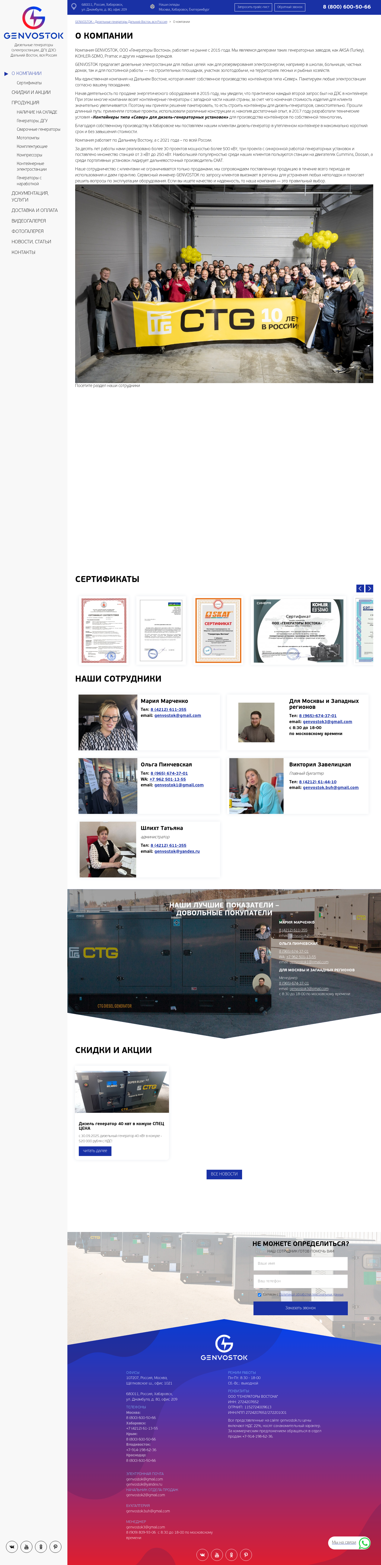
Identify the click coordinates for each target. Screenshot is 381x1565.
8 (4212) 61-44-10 (317, 782)
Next (369, 588)
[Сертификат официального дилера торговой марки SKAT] (218, 630)
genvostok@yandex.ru (177, 852)
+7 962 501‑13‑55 (168, 780)
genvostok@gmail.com (177, 716)
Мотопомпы (28, 138)
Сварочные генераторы (38, 130)
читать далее (95, 1151)
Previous (360, 588)
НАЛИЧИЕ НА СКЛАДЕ (37, 112)
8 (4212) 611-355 (168, 710)
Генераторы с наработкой (29, 181)
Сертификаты (29, 83)
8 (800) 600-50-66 (141, 1440)
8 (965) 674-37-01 (169, 774)
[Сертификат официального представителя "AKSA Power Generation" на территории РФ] (161, 630)
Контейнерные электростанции (32, 167)
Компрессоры (29, 155)
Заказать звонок (300, 1308)
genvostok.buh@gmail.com (331, 788)
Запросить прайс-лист (253, 7)
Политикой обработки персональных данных (311, 1294)
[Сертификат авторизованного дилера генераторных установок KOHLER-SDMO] (298, 630)
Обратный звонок (289, 7)
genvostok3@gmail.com (327, 722)
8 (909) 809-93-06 (141, 1533)
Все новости (224, 1174)
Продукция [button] (25, 103)
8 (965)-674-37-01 (318, 716)
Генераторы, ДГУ (32, 121)
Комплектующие (32, 147)
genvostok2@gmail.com (145, 1495)
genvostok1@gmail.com (179, 785)
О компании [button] (26, 73)
